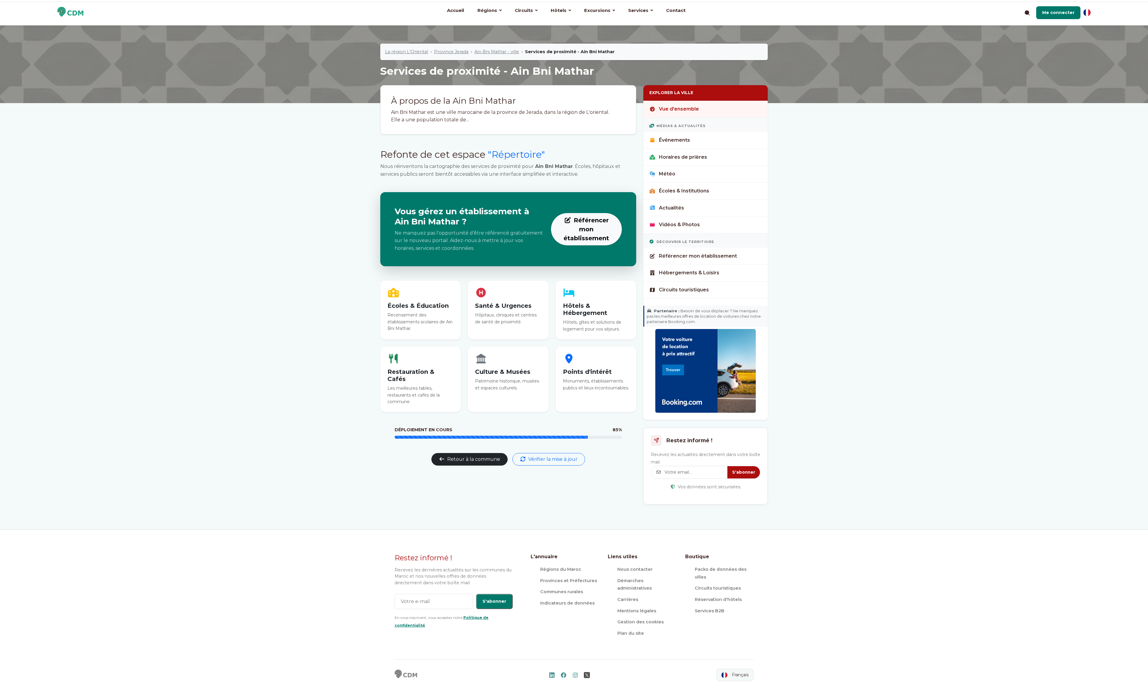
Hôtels (559, 10)
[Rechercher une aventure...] (1027, 12)
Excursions (597, 10)
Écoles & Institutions (684, 191)
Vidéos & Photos (679, 224)
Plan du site (630, 633)
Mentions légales (636, 611)
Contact (676, 10)
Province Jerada (451, 51)
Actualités (671, 208)
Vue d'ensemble (679, 109)
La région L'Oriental (406, 51)
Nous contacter (635, 569)
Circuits (524, 10)
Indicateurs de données (567, 603)
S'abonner (743, 472)
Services (638, 10)
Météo (667, 174)
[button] (1058, 12)
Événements (674, 140)
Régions (487, 10)
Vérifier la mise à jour (553, 459)
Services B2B (709, 611)
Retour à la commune (473, 459)
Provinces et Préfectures (568, 580)
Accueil (455, 10)
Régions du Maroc (560, 569)
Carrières (627, 599)
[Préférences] (1087, 12)
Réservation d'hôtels (718, 599)
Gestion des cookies (640, 622)
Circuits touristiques (684, 290)
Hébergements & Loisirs (689, 273)
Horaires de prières (683, 157)
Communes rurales (561, 591)
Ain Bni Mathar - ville (496, 51)
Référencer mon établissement (586, 229)
